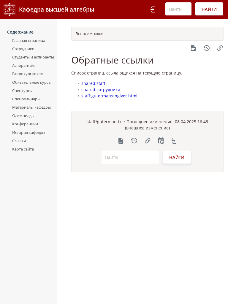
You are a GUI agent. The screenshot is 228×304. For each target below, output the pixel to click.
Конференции (25, 123)
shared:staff (93, 83)
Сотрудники (23, 48)
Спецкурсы (22, 90)
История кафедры (28, 132)
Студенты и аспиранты (33, 57)
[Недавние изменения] (160, 140)
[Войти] (153, 9)
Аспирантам (23, 65)
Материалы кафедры (31, 107)
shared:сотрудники (100, 89)
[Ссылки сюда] (220, 47)
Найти (209, 9)
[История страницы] (206, 47)
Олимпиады (23, 115)
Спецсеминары (26, 99)
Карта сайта (23, 149)
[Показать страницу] (193, 47)
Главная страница (28, 40)
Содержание (20, 32)
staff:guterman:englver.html (109, 96)
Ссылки (19, 140)
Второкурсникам (28, 73)
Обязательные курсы (31, 82)
